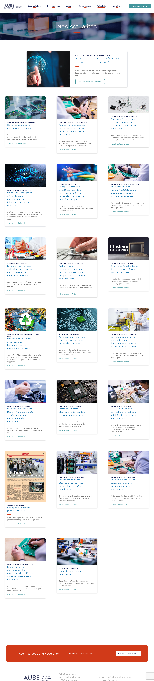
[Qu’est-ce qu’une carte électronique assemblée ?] (25, 107)
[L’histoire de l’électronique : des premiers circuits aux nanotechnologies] (128, 248)
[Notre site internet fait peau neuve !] (77, 551)
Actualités (101, 6)
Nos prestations (34, 6)
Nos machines (53, 6)
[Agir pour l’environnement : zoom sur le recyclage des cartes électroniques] (77, 319)
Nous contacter (140, 6)
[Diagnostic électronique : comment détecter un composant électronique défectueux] (128, 104)
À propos (69, 6)
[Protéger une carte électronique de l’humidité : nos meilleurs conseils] (77, 391)
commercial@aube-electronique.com (115, 677)
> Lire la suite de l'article (16, 143)
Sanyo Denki (116, 6)
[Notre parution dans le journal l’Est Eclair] (25, 476)
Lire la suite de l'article (90, 82)
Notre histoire (85, 6)
